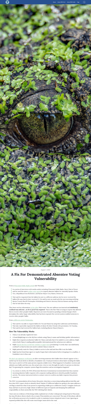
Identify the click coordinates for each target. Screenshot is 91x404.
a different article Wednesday (23, 320)
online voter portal (34, 291)
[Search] (84, 2)
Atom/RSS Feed (61, 2)
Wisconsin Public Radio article (24, 286)
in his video (34, 307)
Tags (78, 2)
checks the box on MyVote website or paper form (33, 345)
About (54, 2)
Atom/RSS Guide (71, 2)
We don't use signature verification (21, 359)
